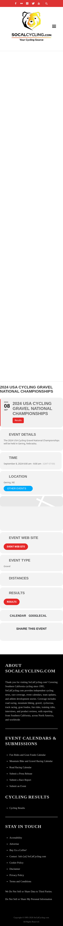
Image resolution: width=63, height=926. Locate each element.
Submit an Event (17, 786)
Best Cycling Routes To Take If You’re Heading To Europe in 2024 (31, 267)
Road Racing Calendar (20, 767)
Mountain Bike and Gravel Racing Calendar (31, 761)
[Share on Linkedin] (34, 636)
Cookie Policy (16, 862)
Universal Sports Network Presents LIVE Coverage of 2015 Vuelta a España (31, 143)
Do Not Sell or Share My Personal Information (28, 899)
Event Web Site (16, 546)
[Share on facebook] (21, 636)
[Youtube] (38, 3)
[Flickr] (21, 3)
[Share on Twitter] (27, 636)
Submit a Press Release (20, 773)
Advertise (14, 844)
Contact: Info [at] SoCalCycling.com (27, 856)
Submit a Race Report (20, 780)
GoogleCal (38, 615)
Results (11, 601)
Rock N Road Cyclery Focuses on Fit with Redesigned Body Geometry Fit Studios (30, 226)
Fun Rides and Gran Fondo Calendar (27, 755)
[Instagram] (27, 3)
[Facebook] (15, 3)
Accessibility (15, 837)
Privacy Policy (16, 875)
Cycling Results (17, 808)
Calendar (18, 615)
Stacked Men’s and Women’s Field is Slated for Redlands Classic (30, 60)
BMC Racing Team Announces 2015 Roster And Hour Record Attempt (29, 350)
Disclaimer (14, 869)
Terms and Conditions (20, 881)
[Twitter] (33, 3)
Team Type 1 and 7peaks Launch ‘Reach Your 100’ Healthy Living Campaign (27, 184)
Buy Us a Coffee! (18, 850)
